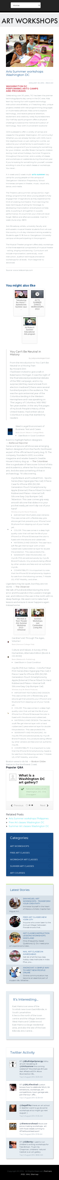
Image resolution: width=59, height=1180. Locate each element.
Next (42, 805)
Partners (48, 1171)
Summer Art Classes (22, 866)
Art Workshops (19, 846)
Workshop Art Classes (24, 859)
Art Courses (17, 873)
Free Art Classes (20, 852)
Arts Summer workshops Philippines (28, 818)
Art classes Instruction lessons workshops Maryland (36, 935)
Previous (18, 805)
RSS (23, 1174)
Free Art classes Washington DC (26, 822)
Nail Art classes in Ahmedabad (33, 952)
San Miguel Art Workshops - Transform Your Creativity (36, 901)
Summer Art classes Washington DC (29, 826)
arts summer (38, 174)
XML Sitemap (32, 1174)
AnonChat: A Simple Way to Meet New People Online (36, 970)
